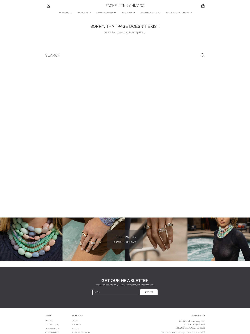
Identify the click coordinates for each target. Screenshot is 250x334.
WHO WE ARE (77, 324)
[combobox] (125, 55)
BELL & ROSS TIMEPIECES (177, 12)
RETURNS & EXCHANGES (81, 332)
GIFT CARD (49, 320)
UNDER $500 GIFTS (52, 328)
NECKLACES (82, 12)
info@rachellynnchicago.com (192, 321)
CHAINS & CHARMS (105, 12)
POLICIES (75, 328)
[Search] (202, 55)
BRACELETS (127, 12)
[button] (203, 5)
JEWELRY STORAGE (52, 324)
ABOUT (74, 320)
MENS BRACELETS (52, 332)
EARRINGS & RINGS (149, 12)
